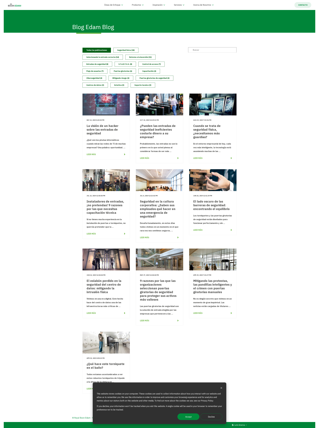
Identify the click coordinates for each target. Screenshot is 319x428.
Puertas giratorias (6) (123, 71)
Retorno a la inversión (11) (140, 57)
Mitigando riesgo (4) (120, 78)
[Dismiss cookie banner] (221, 388)
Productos (136, 5)
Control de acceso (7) (151, 64)
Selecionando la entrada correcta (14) (102, 57)
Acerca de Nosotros (202, 5)
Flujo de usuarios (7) (95, 71)
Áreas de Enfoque (112, 5)
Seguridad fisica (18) (126, 50)
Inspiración (157, 5)
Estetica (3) (119, 85)
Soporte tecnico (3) (142, 85)
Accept (188, 417)
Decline (211, 417)
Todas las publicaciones (96, 50)
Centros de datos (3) (95, 85)
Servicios (178, 5)
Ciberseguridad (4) (94, 78)
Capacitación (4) (149, 71)
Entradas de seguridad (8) (97, 64)
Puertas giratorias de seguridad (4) (154, 78)
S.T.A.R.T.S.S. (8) (125, 64)
